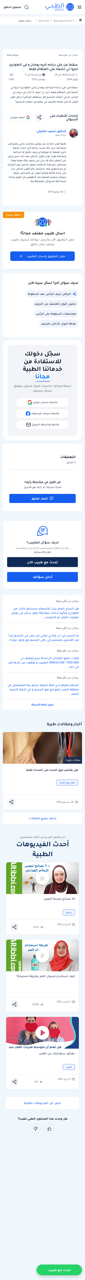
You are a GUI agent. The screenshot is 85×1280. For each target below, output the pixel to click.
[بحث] (26, 7)
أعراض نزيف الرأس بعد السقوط (49, 294)
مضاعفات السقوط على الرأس (56, 313)
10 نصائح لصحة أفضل (59, 899)
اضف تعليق (39, 498)
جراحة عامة (44, 20)
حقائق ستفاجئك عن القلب (57, 1054)
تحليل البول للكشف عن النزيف (55, 304)
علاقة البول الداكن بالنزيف (58, 323)
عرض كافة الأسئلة (42, 704)
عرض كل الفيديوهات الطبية (42, 1103)
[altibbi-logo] (60, 7)
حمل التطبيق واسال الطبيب (46, 256)
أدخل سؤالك (43, 576)
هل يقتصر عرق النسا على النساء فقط (52, 770)
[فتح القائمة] (78, 7)
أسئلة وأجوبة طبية (63, 20)
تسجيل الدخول (12, 7)
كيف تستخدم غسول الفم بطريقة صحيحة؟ (45, 976)
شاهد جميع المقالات (43, 818)
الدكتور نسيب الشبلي (51, 131)
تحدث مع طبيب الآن (42, 562)
